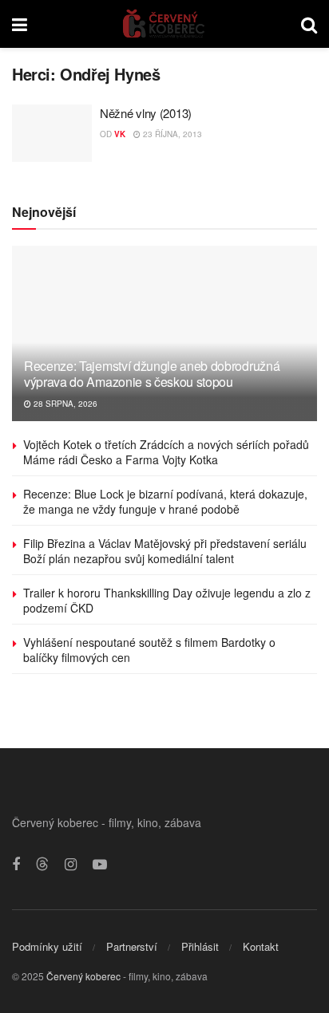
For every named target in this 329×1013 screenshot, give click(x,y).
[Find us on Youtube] (100, 864)
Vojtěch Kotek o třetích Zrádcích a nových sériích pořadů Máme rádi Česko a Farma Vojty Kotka (166, 452)
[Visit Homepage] (164, 24)
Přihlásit (200, 946)
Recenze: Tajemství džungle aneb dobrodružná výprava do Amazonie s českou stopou (151, 374)
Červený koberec (83, 976)
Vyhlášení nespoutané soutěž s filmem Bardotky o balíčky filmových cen (149, 650)
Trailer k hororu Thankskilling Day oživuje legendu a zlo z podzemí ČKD (167, 601)
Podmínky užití (47, 946)
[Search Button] (309, 24)
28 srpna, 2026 (64, 403)
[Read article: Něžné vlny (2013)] (52, 133)
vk (119, 134)
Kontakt (261, 946)
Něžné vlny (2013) (146, 112)
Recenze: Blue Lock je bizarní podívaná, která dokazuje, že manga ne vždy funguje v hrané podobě (165, 502)
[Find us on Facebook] (16, 864)
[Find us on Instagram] (71, 864)
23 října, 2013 (171, 134)
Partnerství (131, 946)
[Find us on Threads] (42, 864)
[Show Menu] (19, 24)
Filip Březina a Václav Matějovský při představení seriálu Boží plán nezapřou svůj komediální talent (165, 551)
